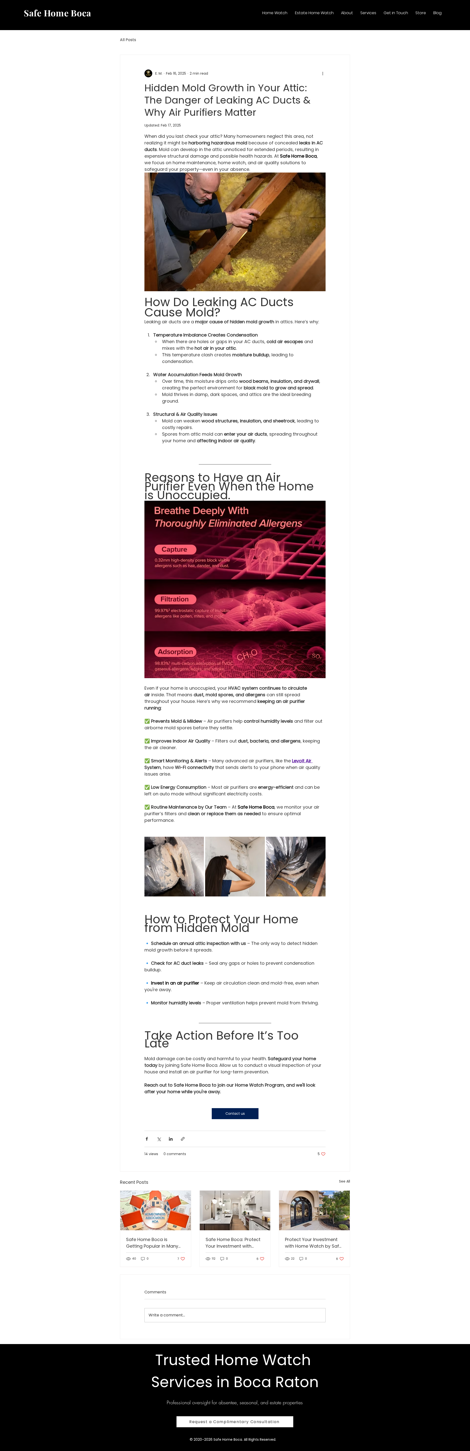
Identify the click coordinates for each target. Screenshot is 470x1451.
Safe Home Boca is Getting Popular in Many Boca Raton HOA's (152, 1242)
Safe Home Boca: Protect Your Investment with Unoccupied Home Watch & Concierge (234, 1242)
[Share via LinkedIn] (170, 1139)
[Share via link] (182, 1139)
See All (344, 1181)
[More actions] (323, 73)
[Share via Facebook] (146, 1139)
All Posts (128, 40)
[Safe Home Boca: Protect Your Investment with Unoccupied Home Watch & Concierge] (235, 1210)
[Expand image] (174, 866)
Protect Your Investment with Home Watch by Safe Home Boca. (313, 1242)
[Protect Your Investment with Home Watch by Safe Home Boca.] (314, 1210)
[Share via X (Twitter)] (158, 1139)
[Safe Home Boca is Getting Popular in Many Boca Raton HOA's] (155, 1210)
